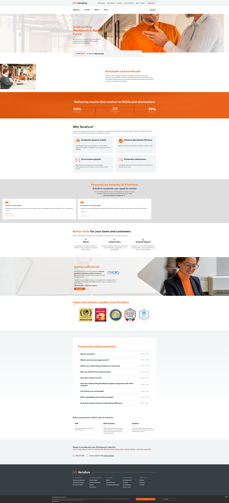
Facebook (142, 482)
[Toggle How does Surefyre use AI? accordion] (147, 377)
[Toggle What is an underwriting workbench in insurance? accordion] (147, 366)
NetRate (135, 423)
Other (106, 10)
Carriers (87, 10)
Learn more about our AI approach (113, 195)
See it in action (9, 216)
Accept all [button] (145, 499)
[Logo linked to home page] (81, 473)
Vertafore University (94, 482)
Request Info (151, 3)
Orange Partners (110, 482)
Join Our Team (127, 487)
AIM (76, 423)
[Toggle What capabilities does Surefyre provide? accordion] (147, 397)
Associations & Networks (112, 484)
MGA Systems (109, 423)
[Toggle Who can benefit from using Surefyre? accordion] (147, 371)
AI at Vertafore (110, 3)
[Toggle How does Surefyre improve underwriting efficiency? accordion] (147, 403)
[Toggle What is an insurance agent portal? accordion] (147, 360)
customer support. (108, 455)
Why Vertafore (101, 3)
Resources (119, 3)
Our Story (125, 482)
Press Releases (127, 484)
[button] (92, 501)
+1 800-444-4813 (99, 53)
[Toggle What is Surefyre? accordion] (147, 354)
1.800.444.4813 (79, 455)
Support (143, 3)
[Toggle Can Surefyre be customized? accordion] (147, 391)
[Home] (80, 3)
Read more (81, 500)
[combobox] (226, 496)
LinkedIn (142, 480)
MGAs (97, 10)
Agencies (76, 10)
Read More (79, 289)
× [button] (227, 496)
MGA (77, 426)
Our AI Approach (127, 480)
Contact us (79, 53)
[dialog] (114, 499)
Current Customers (128, 3)
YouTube (142, 484)
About (137, 3)
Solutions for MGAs (78, 484)
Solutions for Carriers (78, 482)
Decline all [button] (166, 499)
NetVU (108, 480)
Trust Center (92, 487)
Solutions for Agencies (79, 480)
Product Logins (93, 480)
